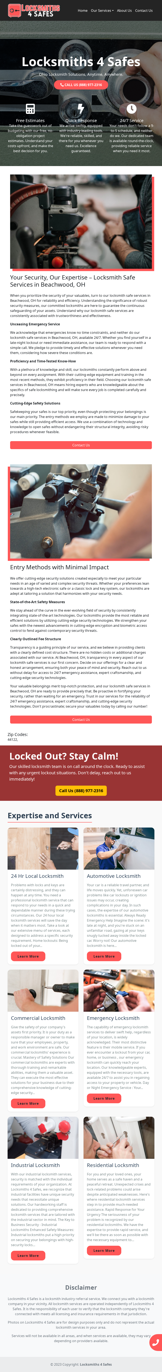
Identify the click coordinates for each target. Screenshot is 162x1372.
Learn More (28, 956)
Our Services (101, 10)
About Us (124, 10)
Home (83, 10)
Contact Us (144, 10)
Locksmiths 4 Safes (96, 1364)
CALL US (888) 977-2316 (83, 85)
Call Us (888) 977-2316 (81, 791)
